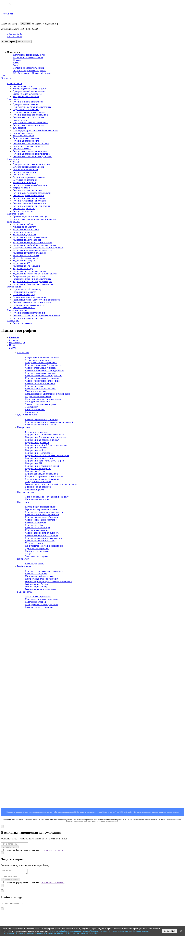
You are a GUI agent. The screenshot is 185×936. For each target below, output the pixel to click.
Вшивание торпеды (22, 232)
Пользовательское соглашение (28, 57)
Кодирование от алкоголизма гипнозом (32, 250)
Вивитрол (12, 651)
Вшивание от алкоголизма (26, 255)
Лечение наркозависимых (15, 619)
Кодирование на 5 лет (23, 224)
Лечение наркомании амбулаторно (30, 185)
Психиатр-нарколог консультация (29, 297)
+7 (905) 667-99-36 (10, 772)
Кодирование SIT (21, 263)
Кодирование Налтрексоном (27, 240)
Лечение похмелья (22, 148)
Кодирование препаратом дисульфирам (32, 281)
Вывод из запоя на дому (19, 633)
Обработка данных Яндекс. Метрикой (32, 73)
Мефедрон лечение (22, 187)
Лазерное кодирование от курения (30, 276)
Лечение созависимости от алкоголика (32, 302)
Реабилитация (14, 286)
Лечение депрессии (22, 323)
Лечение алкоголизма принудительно (31, 154)
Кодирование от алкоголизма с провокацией (35, 273)
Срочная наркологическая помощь (30, 216)
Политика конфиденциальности (29, 55)
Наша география (17, 342)
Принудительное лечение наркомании (31, 164)
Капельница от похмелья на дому (29, 88)
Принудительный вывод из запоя (29, 91)
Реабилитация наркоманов (14, 614)
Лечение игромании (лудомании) (29, 313)
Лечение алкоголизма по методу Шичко (32, 156)
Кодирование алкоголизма (20, 689)
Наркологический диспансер (27, 289)
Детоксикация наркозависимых (28, 167)
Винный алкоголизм (23, 133)
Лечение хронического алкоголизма (30, 114)
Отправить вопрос (10, 879)
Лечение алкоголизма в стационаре (30, 151)
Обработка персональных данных (29, 70)
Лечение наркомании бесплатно (28, 195)
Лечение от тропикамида (25, 208)
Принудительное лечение (25, 104)
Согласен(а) (169, 931)
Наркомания (13, 159)
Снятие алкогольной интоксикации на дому (34, 219)
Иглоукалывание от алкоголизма (29, 112)
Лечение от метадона (23, 211)
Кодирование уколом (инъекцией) (29, 253)
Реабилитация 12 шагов (24, 292)
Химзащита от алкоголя (24, 227)
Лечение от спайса (22, 174)
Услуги (12, 348)
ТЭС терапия (19, 128)
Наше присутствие (10, 725)
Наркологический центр (19, 623)
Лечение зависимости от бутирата (29, 200)
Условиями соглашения (52, 850)
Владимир (25, 24)
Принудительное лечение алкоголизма (32, 107)
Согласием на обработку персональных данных (110, 931)
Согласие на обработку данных (28, 68)
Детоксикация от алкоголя (26, 138)
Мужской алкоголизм (23, 135)
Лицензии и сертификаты (19, 692)
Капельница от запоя (23, 86)
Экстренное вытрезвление (26, 96)
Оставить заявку (9, 847)
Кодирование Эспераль (24, 260)
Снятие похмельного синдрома (28, 146)
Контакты (6, 78)
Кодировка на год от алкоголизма (29, 271)
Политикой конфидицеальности (29, 933)
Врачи (16, 62)
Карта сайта (7, 728)
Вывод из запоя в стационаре (27, 94)
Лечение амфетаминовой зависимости (32, 193)
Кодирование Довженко (24, 234)
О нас (16, 65)
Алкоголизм (13, 99)
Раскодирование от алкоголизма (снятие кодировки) (38, 247)
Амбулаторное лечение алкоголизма (30, 122)
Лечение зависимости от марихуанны (31, 206)
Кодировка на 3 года (23, 268)
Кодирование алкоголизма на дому (30, 237)
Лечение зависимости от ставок (28, 318)
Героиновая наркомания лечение (29, 177)
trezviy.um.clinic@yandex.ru (14, 722)
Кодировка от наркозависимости (16, 608)
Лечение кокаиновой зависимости (30, 203)
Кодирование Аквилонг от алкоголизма (32, 242)
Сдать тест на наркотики (25, 180)
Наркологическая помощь (37, 499)
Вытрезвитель (20, 120)
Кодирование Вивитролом (26, 229)
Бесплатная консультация (13, 775)
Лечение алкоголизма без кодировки (31, 143)
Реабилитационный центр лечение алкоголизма (36, 299)
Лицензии (14, 340)
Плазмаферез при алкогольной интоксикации (35, 130)
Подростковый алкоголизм (26, 109)
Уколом (10, 658)
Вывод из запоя (14, 83)
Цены (4, 75)
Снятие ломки (14, 602)
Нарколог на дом (15, 214)
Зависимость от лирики (24, 182)
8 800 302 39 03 (14, 36)
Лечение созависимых (24, 307)
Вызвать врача (8, 42)
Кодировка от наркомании (20, 648)
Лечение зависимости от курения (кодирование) (36, 315)
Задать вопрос (24, 42)
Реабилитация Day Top (24, 294)
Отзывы (17, 60)
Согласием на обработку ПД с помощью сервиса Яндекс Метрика (72, 933)
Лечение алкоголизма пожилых (28, 125)
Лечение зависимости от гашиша (29, 198)
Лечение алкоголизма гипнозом (28, 141)
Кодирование (13, 221)
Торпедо (11, 653)
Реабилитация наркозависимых (28, 305)
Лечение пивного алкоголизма (28, 101)
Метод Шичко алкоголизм (25, 258)
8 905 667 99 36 (14, 34)
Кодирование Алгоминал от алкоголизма (33, 284)
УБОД (16, 161)
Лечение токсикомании (24, 172)
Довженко (12, 656)
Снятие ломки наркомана (25, 169)
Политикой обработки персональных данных (69, 931)
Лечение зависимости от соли (27, 190)
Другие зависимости (17, 310)
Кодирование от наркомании (27, 266)
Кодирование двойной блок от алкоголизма (34, 245)
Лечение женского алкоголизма (28, 117)
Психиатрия (13, 320)
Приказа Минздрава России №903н (113, 812)
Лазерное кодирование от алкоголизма (32, 279)
